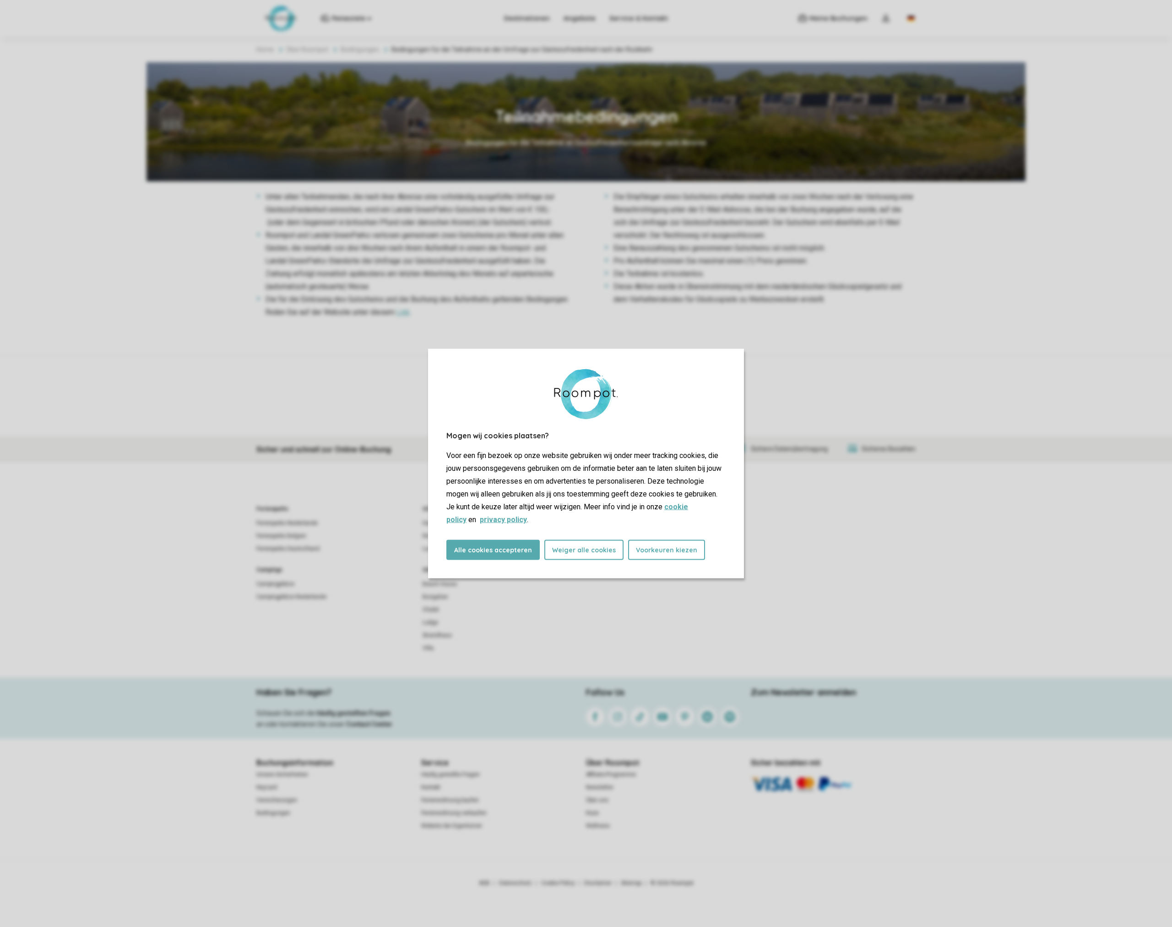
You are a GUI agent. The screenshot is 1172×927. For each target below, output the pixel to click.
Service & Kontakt (638, 18)
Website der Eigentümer (451, 826)
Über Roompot (307, 49)
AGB (484, 883)
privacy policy (503, 519)
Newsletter (599, 787)
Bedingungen (360, 49)
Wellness (598, 826)
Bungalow (435, 597)
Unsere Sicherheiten (282, 774)
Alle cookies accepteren (493, 550)
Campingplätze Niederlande (291, 597)
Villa (428, 648)
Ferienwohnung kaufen (450, 800)
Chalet (431, 609)
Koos (592, 813)
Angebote (580, 18)
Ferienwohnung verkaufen (454, 813)
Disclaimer (598, 883)
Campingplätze (275, 584)
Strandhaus (437, 635)
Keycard (266, 787)
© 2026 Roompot (672, 883)
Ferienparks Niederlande (287, 523)
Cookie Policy (558, 883)
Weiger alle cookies (584, 550)
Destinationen (527, 18)
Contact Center (369, 724)
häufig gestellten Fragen (354, 713)
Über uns (597, 800)
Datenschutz (515, 883)
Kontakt (430, 787)
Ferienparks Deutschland (288, 548)
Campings (269, 570)
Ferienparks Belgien (281, 536)
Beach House (440, 584)
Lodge (430, 622)
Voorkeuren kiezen (666, 550)
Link (403, 312)
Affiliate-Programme (611, 774)
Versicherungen (276, 800)
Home (265, 49)
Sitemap (631, 883)
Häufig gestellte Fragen (450, 774)
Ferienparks (272, 509)
